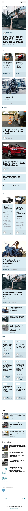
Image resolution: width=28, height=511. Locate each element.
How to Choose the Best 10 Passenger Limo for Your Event (13, 39)
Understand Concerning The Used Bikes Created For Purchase (20, 65)
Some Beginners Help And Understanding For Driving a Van (17, 433)
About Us (24, 498)
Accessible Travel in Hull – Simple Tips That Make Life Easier (17, 415)
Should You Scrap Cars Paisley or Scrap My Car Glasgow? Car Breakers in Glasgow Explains (20, 368)
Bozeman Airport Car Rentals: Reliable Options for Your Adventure (7, 389)
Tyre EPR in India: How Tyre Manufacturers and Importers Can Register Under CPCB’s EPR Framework (17, 327)
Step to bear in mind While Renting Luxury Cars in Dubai (12, 176)
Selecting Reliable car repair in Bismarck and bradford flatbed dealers (17, 447)
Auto (6, 8)
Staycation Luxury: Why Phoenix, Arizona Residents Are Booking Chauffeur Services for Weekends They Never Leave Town (17, 470)
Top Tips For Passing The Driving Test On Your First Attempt (13, 131)
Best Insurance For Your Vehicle (13, 186)
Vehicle (6, 113)
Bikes (6, 55)
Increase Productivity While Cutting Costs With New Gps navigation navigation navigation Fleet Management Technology (20, 211)
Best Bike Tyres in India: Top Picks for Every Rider (7, 64)
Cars (5, 341)
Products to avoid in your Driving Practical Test (16, 423)
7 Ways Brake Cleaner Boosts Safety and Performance (11, 262)
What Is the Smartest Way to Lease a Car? (20, 389)
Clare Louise (9, 137)
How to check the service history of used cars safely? (20, 346)
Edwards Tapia (6, 269)
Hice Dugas (8, 353)
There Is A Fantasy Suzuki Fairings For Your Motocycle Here (13, 96)
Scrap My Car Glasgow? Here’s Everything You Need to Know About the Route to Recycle (7, 367)
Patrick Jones (9, 32)
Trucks (6, 198)
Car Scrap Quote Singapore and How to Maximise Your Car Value (7, 346)
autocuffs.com (14, 508)
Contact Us (4, 498)
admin (17, 73)
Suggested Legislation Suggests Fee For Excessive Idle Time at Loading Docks (7, 209)
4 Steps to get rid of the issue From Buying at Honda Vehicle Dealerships (14, 163)
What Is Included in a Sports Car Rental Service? (16, 460)
